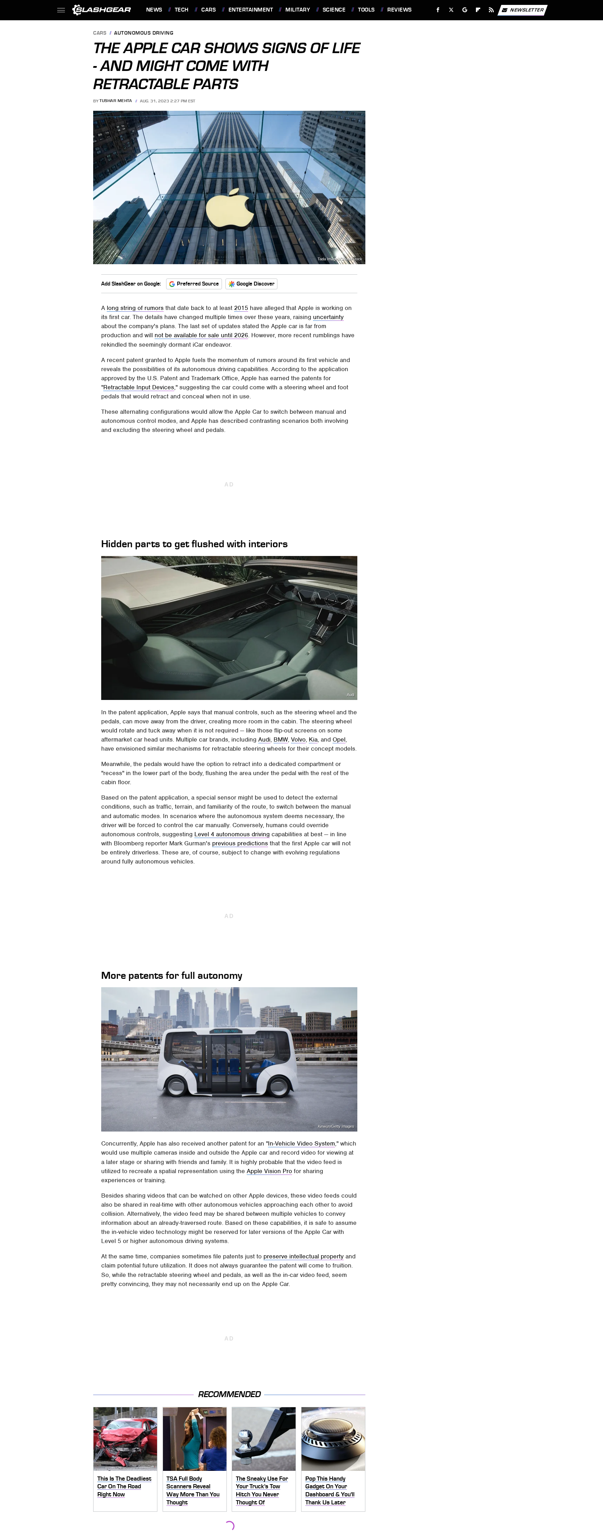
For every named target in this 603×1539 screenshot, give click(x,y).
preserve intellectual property (303, 1256)
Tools (366, 10)
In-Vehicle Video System (301, 1143)
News (154, 10)
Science (334, 10)
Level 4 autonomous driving (232, 834)
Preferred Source (198, 284)
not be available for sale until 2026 (201, 335)
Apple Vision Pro (269, 1171)
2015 (241, 308)
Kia (313, 739)
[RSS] (491, 10)
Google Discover (256, 284)
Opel (339, 739)
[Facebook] (438, 10)
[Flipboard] (478, 10)
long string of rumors (135, 308)
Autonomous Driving (143, 33)
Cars (208, 10)
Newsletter (526, 9)
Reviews (399, 10)
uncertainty (328, 317)
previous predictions (240, 843)
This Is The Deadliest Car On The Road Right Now (124, 1486)
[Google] (464, 10)
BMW (281, 739)
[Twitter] (451, 10)
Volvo (298, 739)
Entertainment (251, 10)
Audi (350, 695)
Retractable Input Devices (138, 387)
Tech (182, 10)
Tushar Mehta (115, 101)
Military (297, 10)
